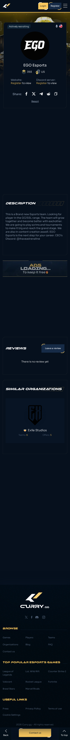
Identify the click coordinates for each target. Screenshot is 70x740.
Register (16, 83)
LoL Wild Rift (32, 671)
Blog (27, 644)
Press (5, 708)
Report (35, 101)
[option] (35, 420)
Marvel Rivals (32, 688)
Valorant (7, 681)
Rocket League (33, 681)
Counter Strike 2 (57, 671)
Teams (51, 637)
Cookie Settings (11, 714)
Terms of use (55, 708)
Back (5, 735)
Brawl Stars (9, 688)
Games (6, 637)
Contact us (9, 651)
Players (29, 637)
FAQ (50, 644)
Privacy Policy (33, 708)
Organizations (10, 644)
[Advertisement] (35, 148)
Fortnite (52, 681)
